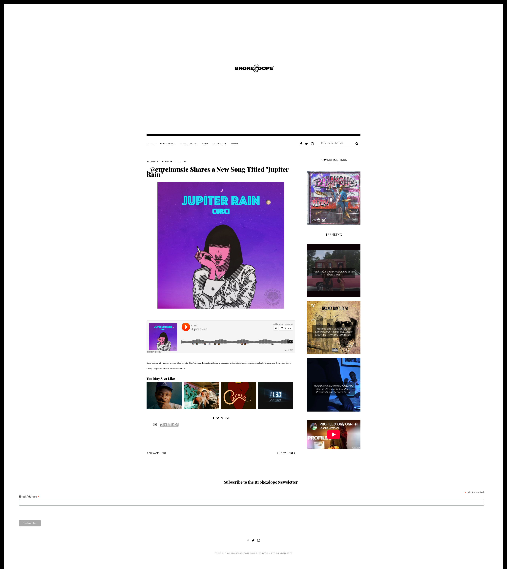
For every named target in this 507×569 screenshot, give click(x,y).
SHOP (205, 144)
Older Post (285, 453)
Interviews (167, 144)
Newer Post (157, 453)
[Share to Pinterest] (177, 425)
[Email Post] (154, 424)
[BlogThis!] (165, 425)
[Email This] (162, 425)
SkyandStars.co (283, 553)
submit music (188, 144)
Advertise (220, 144)
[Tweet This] (218, 418)
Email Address (29, 496)
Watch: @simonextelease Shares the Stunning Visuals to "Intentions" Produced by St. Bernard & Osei (334, 389)
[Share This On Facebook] (213, 418)
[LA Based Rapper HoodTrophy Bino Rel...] (201, 408)
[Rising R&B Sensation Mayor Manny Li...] (275, 408)
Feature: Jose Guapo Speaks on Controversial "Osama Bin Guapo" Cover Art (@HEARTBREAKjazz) (334, 331)
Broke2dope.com (245, 553)
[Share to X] (169, 425)
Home (235, 144)
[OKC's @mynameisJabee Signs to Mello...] (164, 408)
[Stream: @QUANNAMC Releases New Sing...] (238, 408)
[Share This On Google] (227, 418)
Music (151, 144)
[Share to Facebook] (173, 425)
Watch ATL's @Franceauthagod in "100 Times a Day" (334, 273)
